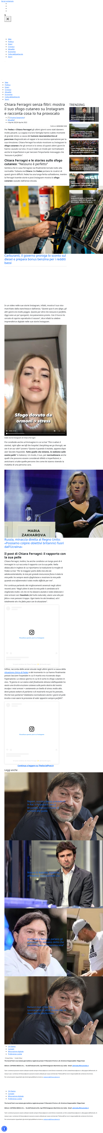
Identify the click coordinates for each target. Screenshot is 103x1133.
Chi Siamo (12, 1046)
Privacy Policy (9, 1058)
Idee (9, 39)
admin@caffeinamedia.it (80, 1066)
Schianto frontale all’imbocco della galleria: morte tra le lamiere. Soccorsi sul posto (82, 134)
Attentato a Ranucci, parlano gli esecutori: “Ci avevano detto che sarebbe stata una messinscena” (45, 942)
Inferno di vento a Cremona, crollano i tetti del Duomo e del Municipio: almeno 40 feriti (83, 200)
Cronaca (11, 47)
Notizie (73, 130)
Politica (11, 42)
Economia (12, 52)
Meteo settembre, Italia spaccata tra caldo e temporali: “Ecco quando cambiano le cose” (84, 167)
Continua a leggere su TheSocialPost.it (36, 765)
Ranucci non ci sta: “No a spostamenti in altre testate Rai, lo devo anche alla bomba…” (46, 1010)
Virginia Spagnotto (17, 117)
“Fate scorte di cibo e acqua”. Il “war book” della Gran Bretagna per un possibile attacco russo (84, 150)
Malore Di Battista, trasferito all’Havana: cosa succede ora (43, 874)
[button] (4, 1128)
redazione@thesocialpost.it (51, 1077)
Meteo (73, 163)
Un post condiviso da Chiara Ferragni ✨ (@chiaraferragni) (31, 664)
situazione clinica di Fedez (16, 672)
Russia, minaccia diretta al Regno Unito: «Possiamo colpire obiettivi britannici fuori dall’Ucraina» (34, 543)
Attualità (11, 49)
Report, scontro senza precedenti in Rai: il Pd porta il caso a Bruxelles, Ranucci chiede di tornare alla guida (46, 806)
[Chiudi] (7, 19)
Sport (10, 57)
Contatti (11, 1049)
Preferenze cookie (15, 1054)
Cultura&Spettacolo (15, 54)
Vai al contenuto (7, 1)
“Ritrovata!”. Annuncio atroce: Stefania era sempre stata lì (83, 184)
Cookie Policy (18, 1058)
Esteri (10, 44)
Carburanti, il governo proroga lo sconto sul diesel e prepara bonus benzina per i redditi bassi (35, 259)
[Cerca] (5, 15)
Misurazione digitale (16, 1051)
